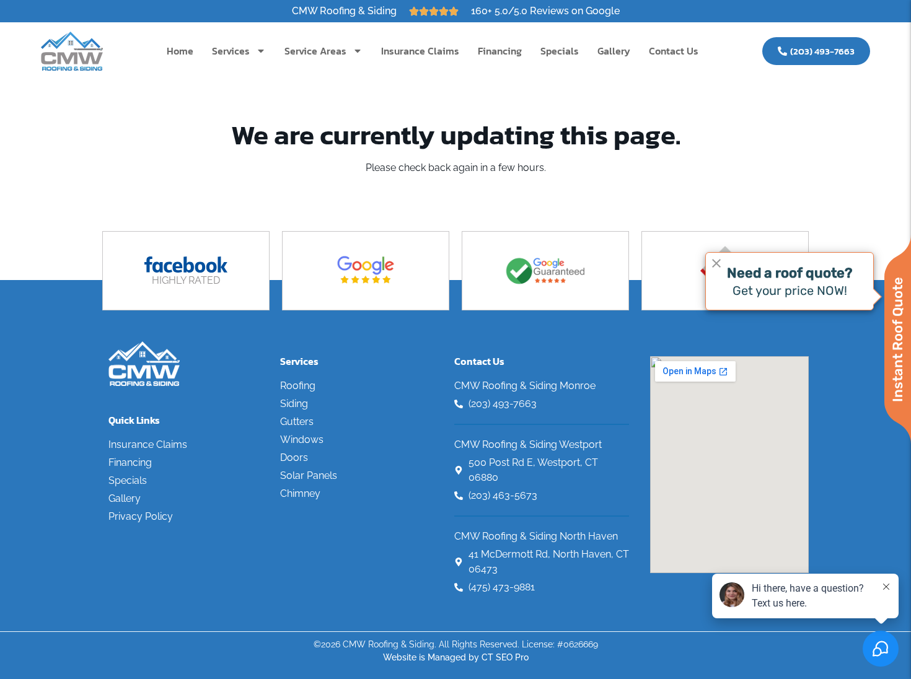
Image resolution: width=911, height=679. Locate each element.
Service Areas (315, 50)
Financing (500, 50)
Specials (559, 50)
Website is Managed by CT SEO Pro (456, 657)
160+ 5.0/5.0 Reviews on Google (545, 11)
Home (180, 50)
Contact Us (673, 50)
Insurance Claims (420, 50)
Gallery (613, 50)
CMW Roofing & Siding (344, 11)
